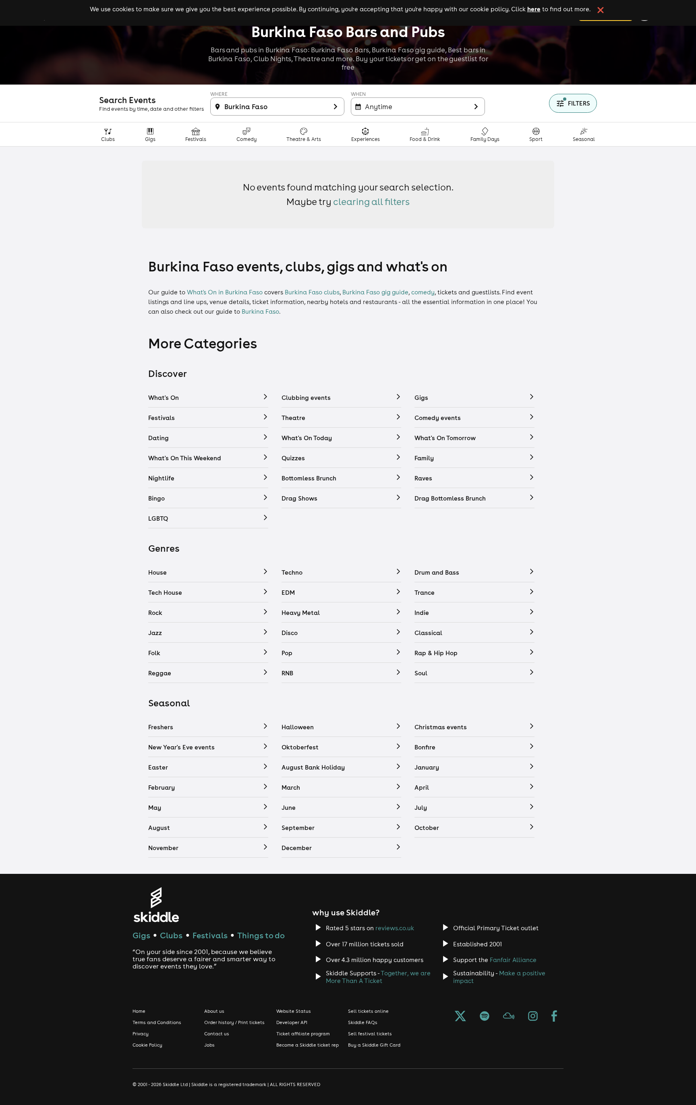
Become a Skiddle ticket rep (307, 1045)
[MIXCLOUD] (509, 1017)
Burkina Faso (260, 311)
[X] (460, 1017)
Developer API (291, 1022)
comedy (423, 292)
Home (139, 1011)
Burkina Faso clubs (312, 292)
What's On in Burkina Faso (225, 292)
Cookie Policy (147, 1045)
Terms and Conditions (157, 1022)
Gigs (141, 935)
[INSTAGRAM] (533, 1017)
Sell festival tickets (370, 1034)
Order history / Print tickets (234, 1022)
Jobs (209, 1045)
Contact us (216, 1034)
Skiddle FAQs (362, 1022)
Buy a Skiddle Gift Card (374, 1045)
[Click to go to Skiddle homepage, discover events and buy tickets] (156, 905)
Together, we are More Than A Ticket (378, 977)
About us (214, 1011)
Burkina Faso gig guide (375, 292)
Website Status (293, 1011)
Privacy (141, 1034)
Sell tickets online (368, 1011)
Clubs (171, 935)
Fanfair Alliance (513, 960)
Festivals (210, 935)
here (534, 9)
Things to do (261, 935)
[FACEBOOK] (554, 1017)
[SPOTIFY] (484, 1017)
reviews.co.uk (394, 928)
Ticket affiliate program (303, 1034)
